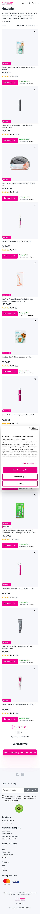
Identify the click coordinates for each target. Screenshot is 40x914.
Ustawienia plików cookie (9, 838)
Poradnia (4, 847)
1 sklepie (30, 83)
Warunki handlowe (7, 831)
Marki (3, 849)
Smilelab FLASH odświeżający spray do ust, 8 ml (18, 415)
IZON (23, 908)
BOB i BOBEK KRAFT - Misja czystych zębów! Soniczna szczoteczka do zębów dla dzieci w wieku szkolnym (19, 532)
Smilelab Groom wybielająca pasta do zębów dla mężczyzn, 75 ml (17, 647)
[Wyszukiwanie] (23, 3)
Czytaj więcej (6, 21)
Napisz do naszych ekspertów (18, 752)
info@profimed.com (8, 820)
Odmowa (20, 483)
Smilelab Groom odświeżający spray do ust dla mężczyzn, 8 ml (17, 126)
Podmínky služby (18, 894)
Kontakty (4, 870)
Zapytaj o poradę (7, 823)
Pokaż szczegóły (28, 463)
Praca (3, 868)
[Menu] (36, 3)
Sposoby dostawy (7, 833)
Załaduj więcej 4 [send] (20, 727)
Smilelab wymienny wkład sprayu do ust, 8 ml (16, 241)
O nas (3, 865)
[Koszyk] (33, 3)
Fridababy (4, 857)
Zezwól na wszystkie (20, 470)
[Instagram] (22, 774)
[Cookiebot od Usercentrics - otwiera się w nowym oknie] (29, 428)
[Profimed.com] (7, 3)
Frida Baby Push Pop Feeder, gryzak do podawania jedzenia (18, 68)
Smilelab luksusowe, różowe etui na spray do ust (18, 588)
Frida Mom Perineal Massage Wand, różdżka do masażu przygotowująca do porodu (17, 300)
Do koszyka (8, 82)
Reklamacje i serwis (7, 854)
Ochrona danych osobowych (10, 836)
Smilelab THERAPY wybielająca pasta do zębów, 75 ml (19, 704)
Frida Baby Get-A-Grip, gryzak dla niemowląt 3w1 (18, 357)
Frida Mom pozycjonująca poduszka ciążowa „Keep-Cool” (19, 184)
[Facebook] (17, 774)
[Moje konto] (29, 3)
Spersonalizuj (19, 476)
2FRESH (28, 908)
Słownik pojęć (6, 852)
